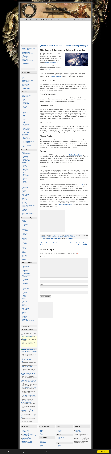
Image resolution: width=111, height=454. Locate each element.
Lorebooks (25, 137)
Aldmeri (23, 152)
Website (42, 290)
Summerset (24, 203)
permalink (70, 238)
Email (41, 284)
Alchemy (25, 122)
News (27, 19)
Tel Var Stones (25, 134)
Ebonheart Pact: (25, 287)
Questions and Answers (45, 433)
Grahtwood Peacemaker (28, 140)
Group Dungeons (25, 84)
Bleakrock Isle (26, 175)
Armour (24, 113)
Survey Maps (70, 19)
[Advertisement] (55, 32)
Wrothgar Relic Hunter (27, 144)
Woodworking (26, 129)
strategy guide (56, 238)
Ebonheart (24, 174)
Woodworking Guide (26, 57)
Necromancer (26, 103)
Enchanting (25, 126)
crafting (49, 236)
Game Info (32, 19)
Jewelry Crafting (26, 128)
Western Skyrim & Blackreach (28, 213)
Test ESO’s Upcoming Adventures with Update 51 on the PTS (28, 409)
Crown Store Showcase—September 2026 (29, 352)
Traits (23, 77)
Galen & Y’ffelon (25, 194)
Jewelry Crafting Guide (26, 52)
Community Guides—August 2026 (28, 387)
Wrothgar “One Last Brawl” (28, 141)
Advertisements (25, 326)
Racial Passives (25, 96)
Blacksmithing (26, 124)
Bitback (59, 446)
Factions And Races (26, 94)
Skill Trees (24, 111)
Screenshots (60, 430)
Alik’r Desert (25, 170)
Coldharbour (24, 188)
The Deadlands (25, 206)
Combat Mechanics (26, 83)
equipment (54, 236)
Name (42, 279)
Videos (41, 434)
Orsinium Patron (26, 142)
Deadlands (24, 305)
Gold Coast (24, 195)
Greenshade (25, 157)
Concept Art (60, 428)
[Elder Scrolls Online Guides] (55, 10)
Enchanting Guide (25, 63)
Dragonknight (26, 102)
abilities (67, 235)
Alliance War (25, 112)
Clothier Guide (25, 59)
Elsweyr (23, 192)
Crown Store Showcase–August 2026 (28, 416)
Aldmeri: (23, 220)
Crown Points (25, 339)
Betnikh (24, 165)
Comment (42, 256)
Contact (76, 428)
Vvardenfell (24, 209)
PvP (42, 238)
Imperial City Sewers (26, 201)
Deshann (25, 292)
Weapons (25, 118)
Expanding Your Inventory (27, 60)
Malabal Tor (25, 159)
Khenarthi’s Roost (26, 153)
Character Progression (26, 95)
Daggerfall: (24, 229)
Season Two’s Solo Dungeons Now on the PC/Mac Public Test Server (28, 381)
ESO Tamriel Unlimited (27, 336)
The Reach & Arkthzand (27, 207)
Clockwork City (25, 187)
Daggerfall (24, 162)
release (82, 184)
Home (23, 19)
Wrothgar (24, 214)
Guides (43, 19)
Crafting (48, 19)
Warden (24, 109)
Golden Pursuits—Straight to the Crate (28, 367)
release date (50, 238)
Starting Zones (25, 98)
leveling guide (71, 236)
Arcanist (24, 100)
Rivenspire (25, 169)
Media (83, 19)
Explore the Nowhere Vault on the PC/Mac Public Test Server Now (28, 394)
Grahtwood (25, 156)
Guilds (24, 116)
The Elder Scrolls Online (75, 155)
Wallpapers (60, 431)
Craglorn (24, 190)
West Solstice (24, 210)
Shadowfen (25, 181)
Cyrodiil (23, 87)
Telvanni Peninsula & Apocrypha (28, 205)
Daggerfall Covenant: (26, 275)
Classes (38, 19)
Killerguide (51, 69)
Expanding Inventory (26, 88)
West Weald (24, 212)
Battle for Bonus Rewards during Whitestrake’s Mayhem (28, 401)
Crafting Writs (26, 132)
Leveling (24, 74)
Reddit (59, 438)
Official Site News (30, 349)
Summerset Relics (27, 145)
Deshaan (25, 179)
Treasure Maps (77, 19)
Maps (23, 135)
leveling (66, 236)
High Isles (24, 198)
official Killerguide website (65, 204)
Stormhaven (25, 168)
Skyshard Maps (61, 19)
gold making (60, 236)
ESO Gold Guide (25, 51)
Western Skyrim (25, 258)
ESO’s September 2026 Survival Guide (28, 360)
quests (44, 238)
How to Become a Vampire (27, 53)
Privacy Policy (78, 431)
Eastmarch (25, 182)
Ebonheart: (24, 238)
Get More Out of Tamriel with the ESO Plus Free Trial (28, 374)
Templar (24, 107)
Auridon (24, 155)
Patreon (59, 445)
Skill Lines (53, 19)
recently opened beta (50, 62)
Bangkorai (25, 172)
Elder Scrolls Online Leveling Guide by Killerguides (62, 50)
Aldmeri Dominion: (26, 265)
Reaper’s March (26, 160)
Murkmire (24, 202)
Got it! (103, 452)
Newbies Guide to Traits (27, 61)
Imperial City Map (26, 138)
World (24, 119)
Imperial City (24, 199)
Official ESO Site (61, 437)
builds (45, 236)
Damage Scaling (25, 81)
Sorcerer (25, 106)
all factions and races (55, 76)
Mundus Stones (25, 85)
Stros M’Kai (25, 164)
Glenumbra (25, 166)
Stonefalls (25, 178)
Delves (24, 146)
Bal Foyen (25, 177)
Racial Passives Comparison (28, 80)
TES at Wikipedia (61, 439)
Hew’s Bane (24, 197)
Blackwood (24, 186)
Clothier (24, 125)
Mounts (23, 78)
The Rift (24, 183)
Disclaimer (77, 430)
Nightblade (25, 104)
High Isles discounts (26, 342)
